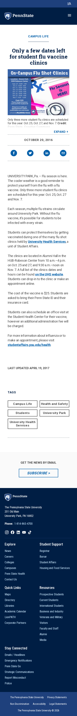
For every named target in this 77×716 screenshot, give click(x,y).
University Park (54, 413)
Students (23, 413)
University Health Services (47, 241)
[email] (63, 153)
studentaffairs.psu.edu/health (29, 345)
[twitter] (30, 153)
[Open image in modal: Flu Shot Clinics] (38, 92)
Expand (60, 131)
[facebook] (14, 153)
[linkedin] (47, 153)
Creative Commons (37, 126)
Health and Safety (54, 404)
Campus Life (38, 36)
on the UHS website (49, 274)
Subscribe (37, 473)
